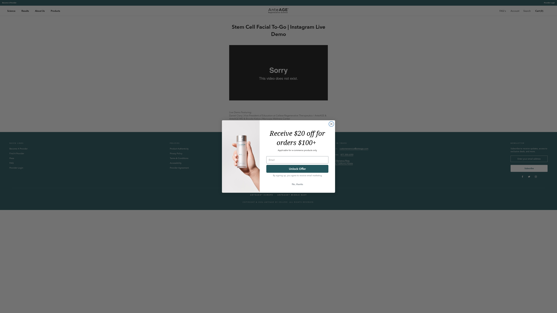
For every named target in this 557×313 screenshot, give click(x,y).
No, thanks (297, 184)
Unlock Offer (297, 169)
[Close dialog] (331, 124)
